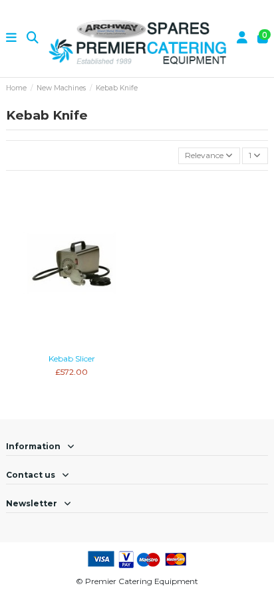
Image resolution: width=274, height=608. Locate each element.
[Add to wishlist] (55, 344)
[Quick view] (87, 344)
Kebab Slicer (72, 358)
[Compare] (71, 344)
